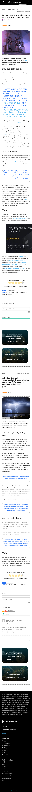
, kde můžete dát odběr (14, 268)
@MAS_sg (13, 112)
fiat (26, 199)
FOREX (3, 294)
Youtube (6, 754)
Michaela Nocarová (8, 19)
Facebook (7, 743)
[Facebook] (3, 743)
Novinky (9, 9)
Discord (6, 741)
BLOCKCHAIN (11, 292)
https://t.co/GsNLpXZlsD (13, 114)
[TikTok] (3, 750)
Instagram (7, 745)
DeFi (26, 60)
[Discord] (3, 741)
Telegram (6, 748)
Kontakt (4, 733)
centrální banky (23, 292)
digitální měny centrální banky (20, 218)
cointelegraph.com (10, 290)
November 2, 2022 (16, 123)
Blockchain (4, 9)
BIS (6, 292)
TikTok (6, 750)
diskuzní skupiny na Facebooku (17, 260)
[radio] (9, 283)
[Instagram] (3, 745)
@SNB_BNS (22, 112)
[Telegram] (3, 748)
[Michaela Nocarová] (3, 20)
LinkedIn (20, 256)
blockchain (11, 81)
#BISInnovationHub (11, 103)
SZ (17, 9)
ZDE (19, 272)
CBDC (13, 9)
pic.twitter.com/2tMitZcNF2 (15, 117)
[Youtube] (3, 755)
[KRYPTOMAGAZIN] (14, 2)
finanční (17, 161)
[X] (3, 752)
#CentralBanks (9, 110)
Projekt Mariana (9, 294)
